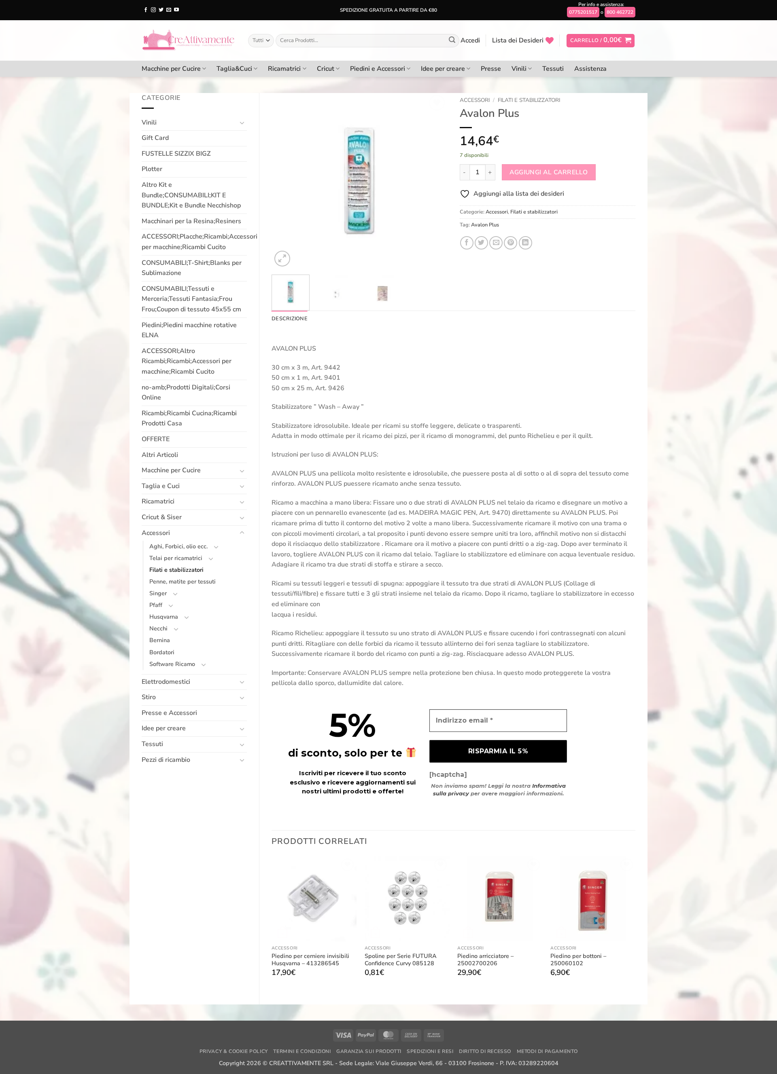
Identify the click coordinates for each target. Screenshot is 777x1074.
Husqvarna (163, 617)
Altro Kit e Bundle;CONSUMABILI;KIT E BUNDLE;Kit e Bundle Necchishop (191, 195)
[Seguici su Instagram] (153, 10)
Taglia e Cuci (161, 486)
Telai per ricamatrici (175, 558)
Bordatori (161, 652)
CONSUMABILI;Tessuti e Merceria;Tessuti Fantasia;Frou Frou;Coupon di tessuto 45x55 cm (191, 299)
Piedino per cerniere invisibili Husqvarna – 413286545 (310, 959)
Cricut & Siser (162, 517)
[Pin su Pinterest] (510, 242)
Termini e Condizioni (302, 1051)
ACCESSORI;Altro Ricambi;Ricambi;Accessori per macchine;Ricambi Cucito (186, 361)
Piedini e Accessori (377, 68)
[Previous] (285, 180)
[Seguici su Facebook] (145, 10)
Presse (491, 68)
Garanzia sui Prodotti (368, 1051)
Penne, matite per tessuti (182, 581)
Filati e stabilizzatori (176, 570)
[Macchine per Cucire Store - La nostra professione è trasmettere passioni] (189, 40)
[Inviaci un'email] (168, 10)
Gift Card (155, 137)
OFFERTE (156, 439)
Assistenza (590, 68)
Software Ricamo (172, 664)
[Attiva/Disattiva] (242, 122)
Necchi (158, 628)
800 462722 (620, 12)
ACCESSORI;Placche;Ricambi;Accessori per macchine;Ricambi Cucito (199, 242)
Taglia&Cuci (234, 68)
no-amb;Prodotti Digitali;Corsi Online (186, 392)
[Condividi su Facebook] (466, 242)
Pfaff (155, 605)
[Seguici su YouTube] (176, 10)
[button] (470, 40)
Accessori (156, 533)
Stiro (149, 697)
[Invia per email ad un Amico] (496, 242)
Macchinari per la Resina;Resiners (191, 221)
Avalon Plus (485, 224)
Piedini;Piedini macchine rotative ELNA (189, 330)
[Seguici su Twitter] (161, 10)
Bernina (159, 640)
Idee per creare (443, 68)
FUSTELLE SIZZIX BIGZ (176, 153)
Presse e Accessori (169, 712)
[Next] (434, 180)
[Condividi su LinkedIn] (525, 242)
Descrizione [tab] (290, 318)
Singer (158, 593)
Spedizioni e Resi (430, 1051)
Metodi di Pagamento (547, 1051)
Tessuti (553, 68)
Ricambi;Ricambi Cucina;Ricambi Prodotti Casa (189, 418)
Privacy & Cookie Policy (234, 1051)
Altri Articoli (160, 454)
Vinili (519, 68)
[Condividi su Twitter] (481, 242)
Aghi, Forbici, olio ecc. (178, 546)
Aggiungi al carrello (549, 172)
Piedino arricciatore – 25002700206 (485, 959)
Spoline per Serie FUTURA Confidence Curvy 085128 (401, 959)
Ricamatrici (284, 68)
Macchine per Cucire (171, 68)
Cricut (325, 68)
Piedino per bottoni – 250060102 (578, 959)
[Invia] (452, 41)
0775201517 (583, 12)
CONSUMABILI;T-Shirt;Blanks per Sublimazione (192, 268)
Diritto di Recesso (485, 1051)
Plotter (152, 169)
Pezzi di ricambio (166, 759)
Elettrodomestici (166, 681)
